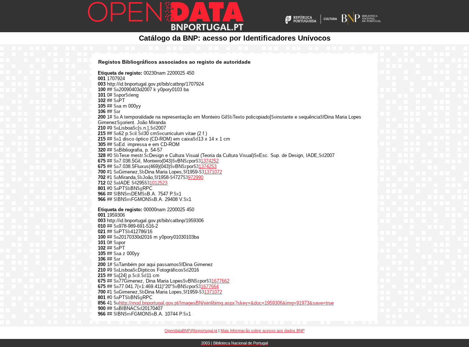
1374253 (208, 166)
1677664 (210, 286)
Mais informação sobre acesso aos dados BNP (262, 330)
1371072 (213, 172)
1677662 (220, 281)
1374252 (210, 161)
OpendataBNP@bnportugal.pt (191, 330)
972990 (195, 177)
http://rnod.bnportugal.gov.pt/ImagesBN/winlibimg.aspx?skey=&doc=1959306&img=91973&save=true (226, 303)
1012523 (158, 183)
